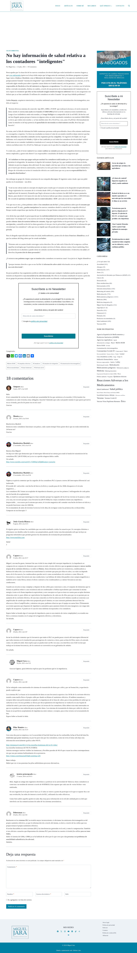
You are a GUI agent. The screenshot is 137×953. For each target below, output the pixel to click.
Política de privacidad (109, 925)
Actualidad (100, 264)
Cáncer (99, 278)
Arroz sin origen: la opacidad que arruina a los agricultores (121, 165)
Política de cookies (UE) (109, 933)
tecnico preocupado (25, 774)
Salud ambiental (12, 50)
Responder (86, 387)
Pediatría (99, 316)
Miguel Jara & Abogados (105, 305)
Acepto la (35, 321)
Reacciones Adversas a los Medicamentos (112, 383)
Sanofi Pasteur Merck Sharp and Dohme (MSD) (108, 392)
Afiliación (105, 935)
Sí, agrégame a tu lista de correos (20, 900)
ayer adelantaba (15, 75)
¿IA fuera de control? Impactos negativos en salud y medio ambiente (120, 180)
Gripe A (119, 357)
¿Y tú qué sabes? (102, 261)
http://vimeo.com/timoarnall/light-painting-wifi (23, 756)
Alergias (99, 267)
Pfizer (119, 374)
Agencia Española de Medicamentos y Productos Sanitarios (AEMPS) (110, 336)
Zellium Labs (77, 950)
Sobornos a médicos (120, 395)
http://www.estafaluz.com (15, 537)
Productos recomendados (105, 318)
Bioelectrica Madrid (21, 443)
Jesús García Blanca (21, 522)
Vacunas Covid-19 (111, 398)
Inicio (57, 6)
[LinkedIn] (72, 931)
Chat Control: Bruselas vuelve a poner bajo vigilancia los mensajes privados (120, 228)
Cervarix (108, 345)
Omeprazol (100, 313)
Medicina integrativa (103, 302)
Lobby (118, 362)
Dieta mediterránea (103, 283)
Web (66, 894)
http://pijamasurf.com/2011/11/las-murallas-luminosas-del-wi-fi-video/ (31, 745)
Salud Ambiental (26, 367)
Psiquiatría (110, 376)
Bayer (113, 343)
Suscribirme (48, 336)
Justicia (112, 362)
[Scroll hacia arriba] (133, 936)
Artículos (68, 6)
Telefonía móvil (39, 367)
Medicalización (102, 294)
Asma (98, 272)
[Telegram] (79, 931)
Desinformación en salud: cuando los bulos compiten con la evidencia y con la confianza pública (121, 243)
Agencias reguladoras (105, 340)
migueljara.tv (101, 307)
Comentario (12, 867)
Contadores (36, 363)
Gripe (114, 357)
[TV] (68, 935)
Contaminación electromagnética (70, 363)
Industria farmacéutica (104, 289)
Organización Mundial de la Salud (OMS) (107, 373)
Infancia (116, 359)
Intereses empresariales (103, 362)
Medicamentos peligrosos (105, 297)
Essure (117, 354)
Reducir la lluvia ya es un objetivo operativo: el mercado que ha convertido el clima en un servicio (121, 197)
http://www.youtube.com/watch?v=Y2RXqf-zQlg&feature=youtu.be (30, 462)
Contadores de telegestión (50, 363)
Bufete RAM (11, 363)
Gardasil (122, 354)
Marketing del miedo (103, 291)
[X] (61, 931)
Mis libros (92, 6)
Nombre (10, 894)
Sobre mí (80, 6)
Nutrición (100, 310)
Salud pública (116, 389)
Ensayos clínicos (111, 354)
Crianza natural (119, 351)
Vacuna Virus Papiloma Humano (108, 401)
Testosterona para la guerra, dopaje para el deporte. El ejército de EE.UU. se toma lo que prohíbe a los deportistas (120, 213)
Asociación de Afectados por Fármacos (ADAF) (112, 275)
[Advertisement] (68, 27)
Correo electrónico (43, 894)
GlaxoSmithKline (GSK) (104, 357)
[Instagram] (64, 931)
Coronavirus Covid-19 (106, 351)
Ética (123, 401)
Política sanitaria (102, 376)
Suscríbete (113, 142)
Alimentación (101, 270)
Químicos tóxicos (119, 377)
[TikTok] (75, 931)
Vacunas (99, 324)
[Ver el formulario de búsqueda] (129, 6)
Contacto (120, 6)
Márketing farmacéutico (110, 371)
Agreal (115, 340)
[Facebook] (57, 931)
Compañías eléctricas (24, 363)
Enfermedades (101, 286)
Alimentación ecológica (103, 343)
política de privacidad (39, 321)
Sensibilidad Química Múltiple (106, 395)
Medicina (100, 299)
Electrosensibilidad (13, 367)
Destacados (100, 280)
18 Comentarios (32, 67)
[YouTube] (68, 931)
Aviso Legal (106, 922)
